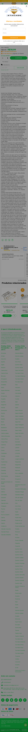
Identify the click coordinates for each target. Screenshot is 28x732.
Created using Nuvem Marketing (14, 44)
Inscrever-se (14, 37)
